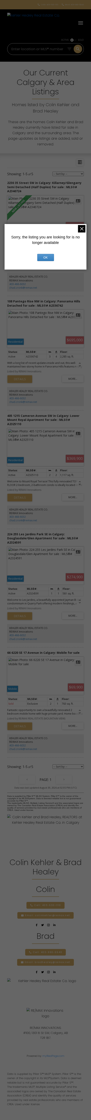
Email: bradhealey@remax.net (47, 962)
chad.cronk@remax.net (23, 287)
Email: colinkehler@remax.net (47, 915)
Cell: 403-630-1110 (47, 905)
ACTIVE (65, 40)
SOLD (81, 40)
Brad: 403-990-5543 (74, 4)
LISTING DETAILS (19, 379)
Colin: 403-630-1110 (49, 4)
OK (45, 257)
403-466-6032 (17, 284)
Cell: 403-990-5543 (47, 952)
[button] (47, 4)
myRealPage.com (53, 1056)
